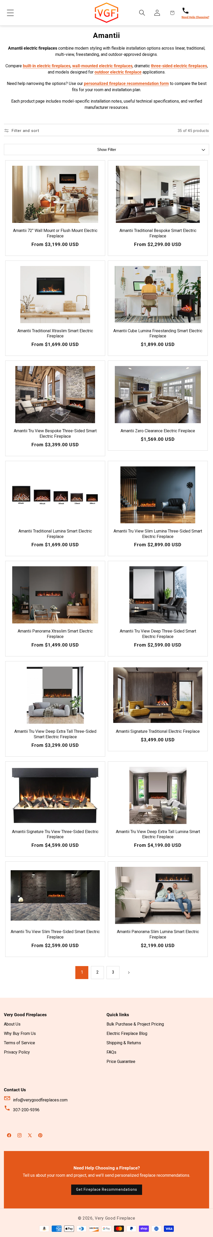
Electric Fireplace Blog (126, 1033)
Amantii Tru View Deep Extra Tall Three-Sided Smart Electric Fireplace (55, 734)
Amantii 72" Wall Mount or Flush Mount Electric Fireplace (55, 233)
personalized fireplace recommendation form (126, 83)
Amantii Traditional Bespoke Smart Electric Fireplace (157, 233)
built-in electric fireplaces (46, 65)
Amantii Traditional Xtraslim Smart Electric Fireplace (55, 333)
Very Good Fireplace (115, 1218)
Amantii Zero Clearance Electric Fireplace (158, 430)
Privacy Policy (17, 1052)
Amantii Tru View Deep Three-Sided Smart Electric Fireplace (158, 634)
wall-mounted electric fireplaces (102, 65)
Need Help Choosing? (195, 17)
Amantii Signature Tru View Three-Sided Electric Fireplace (55, 834)
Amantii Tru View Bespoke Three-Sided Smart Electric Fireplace (55, 433)
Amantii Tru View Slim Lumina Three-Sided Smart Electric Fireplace (158, 534)
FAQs (111, 1052)
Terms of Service (19, 1042)
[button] (10, 13)
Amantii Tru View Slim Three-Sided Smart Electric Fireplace (55, 934)
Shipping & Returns (123, 1042)
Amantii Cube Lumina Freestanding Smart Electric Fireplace (157, 333)
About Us (12, 1024)
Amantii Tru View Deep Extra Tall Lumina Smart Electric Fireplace (158, 834)
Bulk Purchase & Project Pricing (135, 1024)
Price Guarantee (120, 1061)
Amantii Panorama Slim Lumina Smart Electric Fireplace (158, 934)
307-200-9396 (26, 1109)
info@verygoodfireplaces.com (40, 1100)
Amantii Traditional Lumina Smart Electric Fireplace (55, 534)
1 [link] (82, 972)
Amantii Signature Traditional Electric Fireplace (158, 731)
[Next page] (128, 972)
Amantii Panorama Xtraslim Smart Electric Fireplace (55, 634)
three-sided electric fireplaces (179, 65)
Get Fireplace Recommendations (106, 1189)
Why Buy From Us (20, 1033)
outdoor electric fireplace (118, 72)
